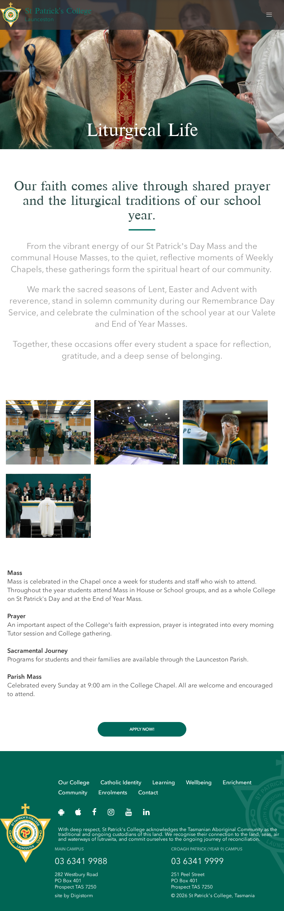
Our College (73, 782)
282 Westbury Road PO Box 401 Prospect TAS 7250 (76, 881)
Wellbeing (199, 782)
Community (72, 792)
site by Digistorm (74, 895)
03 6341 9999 (197, 861)
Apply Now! (142, 729)
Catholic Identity (120, 782)
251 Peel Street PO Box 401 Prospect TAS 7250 (192, 881)
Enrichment (237, 782)
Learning (163, 782)
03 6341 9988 (81, 861)
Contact (148, 792)
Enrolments (112, 792)
